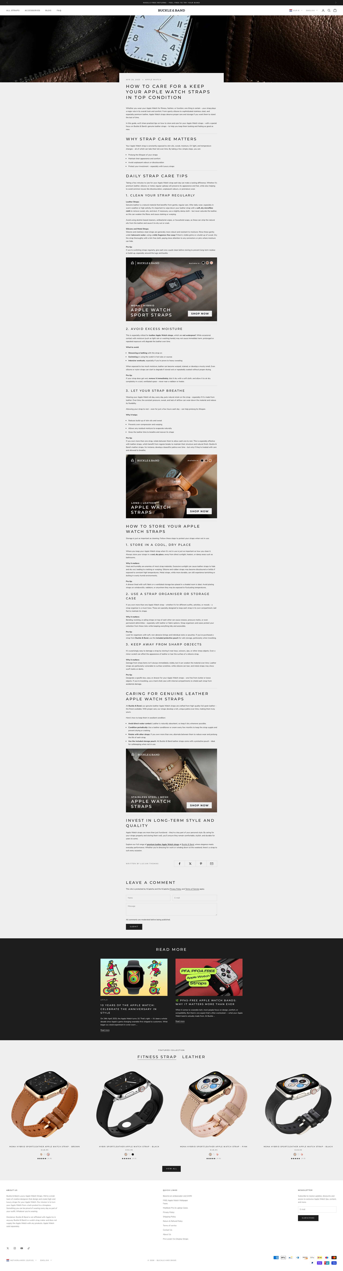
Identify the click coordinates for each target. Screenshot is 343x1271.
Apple (104, 1000)
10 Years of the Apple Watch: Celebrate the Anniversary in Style (128, 1009)
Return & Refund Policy (172, 1221)
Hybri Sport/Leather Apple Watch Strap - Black (129, 1147)
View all (171, 1169)
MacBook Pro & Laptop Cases (175, 1208)
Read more (104, 1030)
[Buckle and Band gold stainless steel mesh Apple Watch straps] (171, 780)
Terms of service (169, 1225)
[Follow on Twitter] (7, 1248)
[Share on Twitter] (190, 864)
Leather (193, 1057)
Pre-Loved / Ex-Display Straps (175, 1239)
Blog (48, 10)
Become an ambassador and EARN (177, 1196)
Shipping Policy (169, 1216)
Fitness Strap (157, 1057)
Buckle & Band (188, 844)
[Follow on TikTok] (28, 1248)
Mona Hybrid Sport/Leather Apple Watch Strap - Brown (44, 1147)
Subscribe (308, 1218)
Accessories (32, 10)
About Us (167, 1234)
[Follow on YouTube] (21, 1248)
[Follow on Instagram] (14, 1248)
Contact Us (167, 1230)
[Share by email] (211, 864)
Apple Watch (153, 80)
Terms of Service (192, 889)
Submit (134, 926)
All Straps (13, 10)
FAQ (59, 10)
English (310, 10)
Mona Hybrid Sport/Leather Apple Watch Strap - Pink (214, 1147)
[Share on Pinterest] (201, 864)
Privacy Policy (175, 889)
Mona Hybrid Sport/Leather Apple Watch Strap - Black (298, 1147)
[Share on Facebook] (179, 864)
